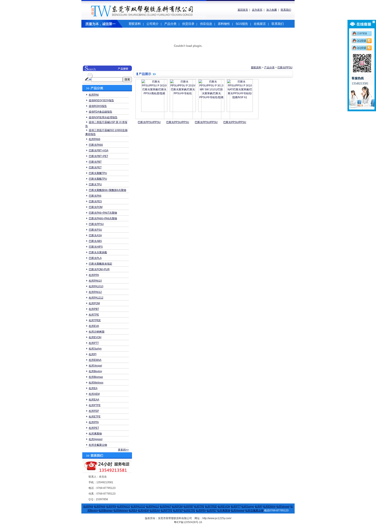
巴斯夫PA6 (95, 195)
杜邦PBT (94, 309)
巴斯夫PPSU (96, 224)
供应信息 (206, 23)
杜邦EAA (94, 399)
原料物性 (224, 23)
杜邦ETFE (95, 416)
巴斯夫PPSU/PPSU (149, 122)
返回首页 (243, 9)
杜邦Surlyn (95, 348)
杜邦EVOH (95, 337)
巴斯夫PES (95, 201)
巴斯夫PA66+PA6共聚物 (103, 218)
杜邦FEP (94, 410)
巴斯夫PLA (95, 258)
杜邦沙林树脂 (96, 331)
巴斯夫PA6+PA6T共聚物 (103, 212)
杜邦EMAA (95, 359)
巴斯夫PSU (95, 229)
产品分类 (170, 23)
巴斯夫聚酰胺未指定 (100, 263)
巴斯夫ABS (95, 241)
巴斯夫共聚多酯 (98, 252)
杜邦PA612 (95, 292)
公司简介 (152, 23)
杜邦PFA (94, 422)
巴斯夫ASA (95, 235)
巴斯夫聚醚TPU (98, 173)
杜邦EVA (94, 326)
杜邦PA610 (95, 280)
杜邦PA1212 (96, 297)
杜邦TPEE (95, 320)
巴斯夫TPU (95, 184)
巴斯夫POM (95, 207)
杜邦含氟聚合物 (98, 444)
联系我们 (286, 9)
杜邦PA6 (94, 94)
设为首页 (257, 9)
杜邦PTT (94, 343)
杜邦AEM (94, 393)
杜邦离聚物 (95, 433)
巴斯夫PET (95, 167)
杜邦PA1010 (96, 286)
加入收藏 (271, 9)
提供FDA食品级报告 (100, 111)
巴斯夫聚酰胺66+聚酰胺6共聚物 (107, 190)
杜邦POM (94, 303)
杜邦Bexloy (95, 371)
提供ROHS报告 (98, 106)
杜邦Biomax (96, 376)
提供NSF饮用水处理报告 (103, 117)
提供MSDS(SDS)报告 (101, 100)
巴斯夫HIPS (96, 246)
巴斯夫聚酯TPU (98, 178)
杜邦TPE (94, 314)
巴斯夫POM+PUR (99, 269)
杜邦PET (94, 427)
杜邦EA (93, 388)
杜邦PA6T (165, 506)
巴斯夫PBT (95, 161)
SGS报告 (242, 23)
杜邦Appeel (95, 439)
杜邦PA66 (94, 139)
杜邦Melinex (96, 382)
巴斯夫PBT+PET (98, 156)
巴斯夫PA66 (96, 144)
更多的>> (123, 449)
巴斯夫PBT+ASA (98, 150)
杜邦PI (92, 354)
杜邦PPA (94, 275)
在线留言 (260, 23)
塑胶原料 (135, 23)
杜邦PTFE (95, 405)
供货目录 (188, 23)
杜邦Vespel (95, 365)
